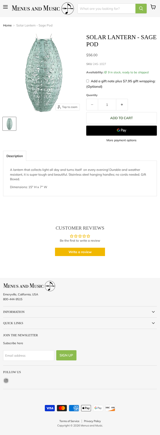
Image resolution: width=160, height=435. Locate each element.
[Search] (141, 8)
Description (14, 156)
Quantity (92, 95)
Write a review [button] (80, 252)
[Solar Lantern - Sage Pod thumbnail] (9, 123)
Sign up (66, 355)
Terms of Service (69, 421)
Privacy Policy (92, 421)
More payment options (121, 140)
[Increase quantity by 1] (122, 104)
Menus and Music (91, 425)
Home (7, 25)
